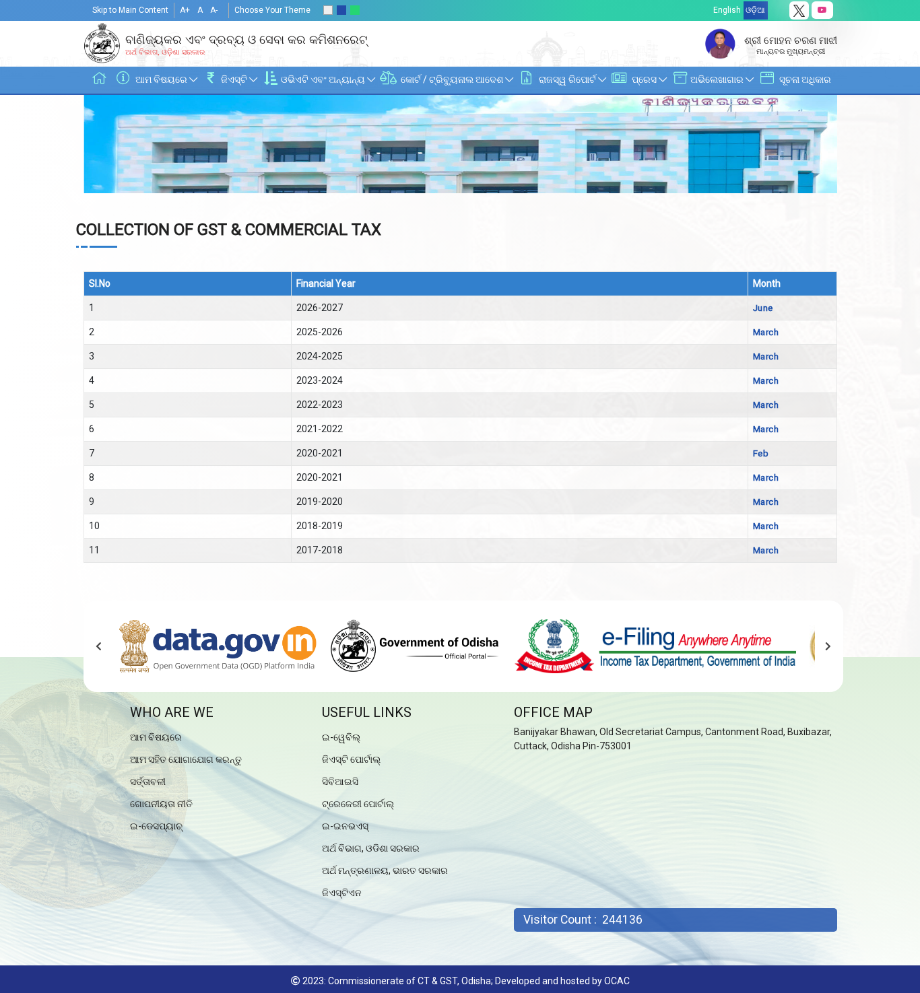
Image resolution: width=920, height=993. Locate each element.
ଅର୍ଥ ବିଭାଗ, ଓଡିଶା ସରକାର (371, 848)
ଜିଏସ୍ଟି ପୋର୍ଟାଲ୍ (351, 759)
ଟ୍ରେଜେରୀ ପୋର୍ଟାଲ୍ (358, 803)
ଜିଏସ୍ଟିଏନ (342, 892)
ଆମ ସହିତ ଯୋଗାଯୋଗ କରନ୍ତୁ (186, 759)
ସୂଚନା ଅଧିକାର (804, 79)
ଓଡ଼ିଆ (755, 10)
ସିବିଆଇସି (340, 781)
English (727, 10)
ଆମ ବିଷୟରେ (156, 737)
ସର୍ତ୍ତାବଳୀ (148, 781)
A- (214, 10)
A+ (185, 10)
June (763, 308)
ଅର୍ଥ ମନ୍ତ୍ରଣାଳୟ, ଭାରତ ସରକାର (385, 870)
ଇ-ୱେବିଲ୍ (341, 737)
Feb (761, 453)
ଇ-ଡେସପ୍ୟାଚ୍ (156, 826)
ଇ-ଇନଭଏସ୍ (345, 826)
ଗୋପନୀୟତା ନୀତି (161, 803)
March (766, 332)
